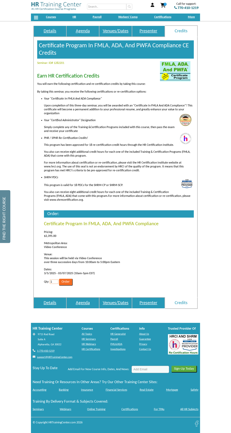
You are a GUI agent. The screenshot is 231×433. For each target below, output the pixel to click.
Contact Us (145, 349)
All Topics (87, 334)
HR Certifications (91, 349)
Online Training (96, 409)
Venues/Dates (116, 31)
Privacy (143, 344)
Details (50, 31)
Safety (194, 390)
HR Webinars (89, 344)
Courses (51, 17)
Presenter (148, 31)
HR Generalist (118, 334)
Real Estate (147, 390)
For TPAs (159, 409)
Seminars (38, 409)
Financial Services (116, 390)
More (191, 17)
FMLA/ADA (116, 344)
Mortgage (172, 390)
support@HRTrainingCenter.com (54, 357)
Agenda (83, 31)
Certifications (162, 17)
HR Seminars (89, 339)
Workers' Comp (128, 17)
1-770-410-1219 (45, 351)
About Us (144, 334)
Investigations (117, 349)
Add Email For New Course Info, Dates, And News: (98, 369)
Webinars (65, 409)
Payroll (97, 17)
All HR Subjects (189, 409)
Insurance (87, 390)
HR (74, 17)
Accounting (39, 390)
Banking (63, 390)
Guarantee (145, 339)
